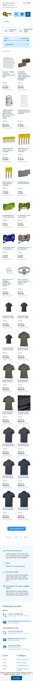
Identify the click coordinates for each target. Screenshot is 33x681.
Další (25, 537)
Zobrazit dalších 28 (17, 528)
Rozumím (16, 678)
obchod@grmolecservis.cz (10, 7)
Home (4, 21)
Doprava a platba (21, 662)
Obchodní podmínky (22, 659)
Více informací (25, 674)
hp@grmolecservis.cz (17, 638)
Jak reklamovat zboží (22, 665)
